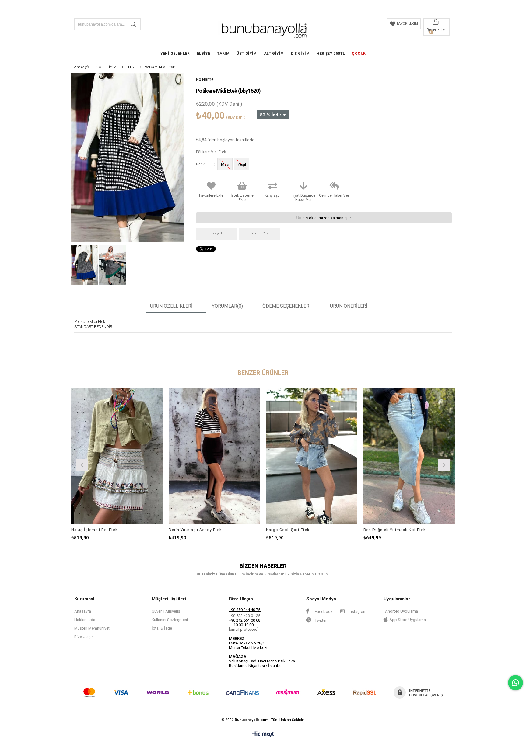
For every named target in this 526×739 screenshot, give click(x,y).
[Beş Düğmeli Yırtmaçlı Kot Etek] (409, 456)
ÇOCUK (359, 53)
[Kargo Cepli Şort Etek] (311, 456)
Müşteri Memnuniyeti (92, 628)
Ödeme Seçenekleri (286, 306)
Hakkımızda (84, 619)
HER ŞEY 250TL (331, 53)
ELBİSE (203, 53)
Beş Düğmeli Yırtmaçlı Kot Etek (394, 529)
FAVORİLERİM (407, 24)
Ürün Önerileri (348, 306)
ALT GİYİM (274, 53)
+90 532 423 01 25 (244, 615)
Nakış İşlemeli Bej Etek (94, 529)
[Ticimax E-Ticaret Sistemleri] (263, 734)
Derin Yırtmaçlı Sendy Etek (195, 529)
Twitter (320, 620)
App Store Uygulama (407, 619)
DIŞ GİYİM (300, 53)
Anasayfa (82, 611)
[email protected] (243, 629)
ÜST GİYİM (247, 53)
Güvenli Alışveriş (166, 611)
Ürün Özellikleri (171, 306)
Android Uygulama (401, 611)
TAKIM (223, 53)
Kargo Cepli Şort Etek (288, 529)
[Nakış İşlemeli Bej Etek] (117, 456)
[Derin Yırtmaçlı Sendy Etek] (214, 456)
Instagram (357, 611)
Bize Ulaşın (84, 636)
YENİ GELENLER (175, 53)
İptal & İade (162, 628)
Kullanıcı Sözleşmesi (170, 619)
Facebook (323, 611)
